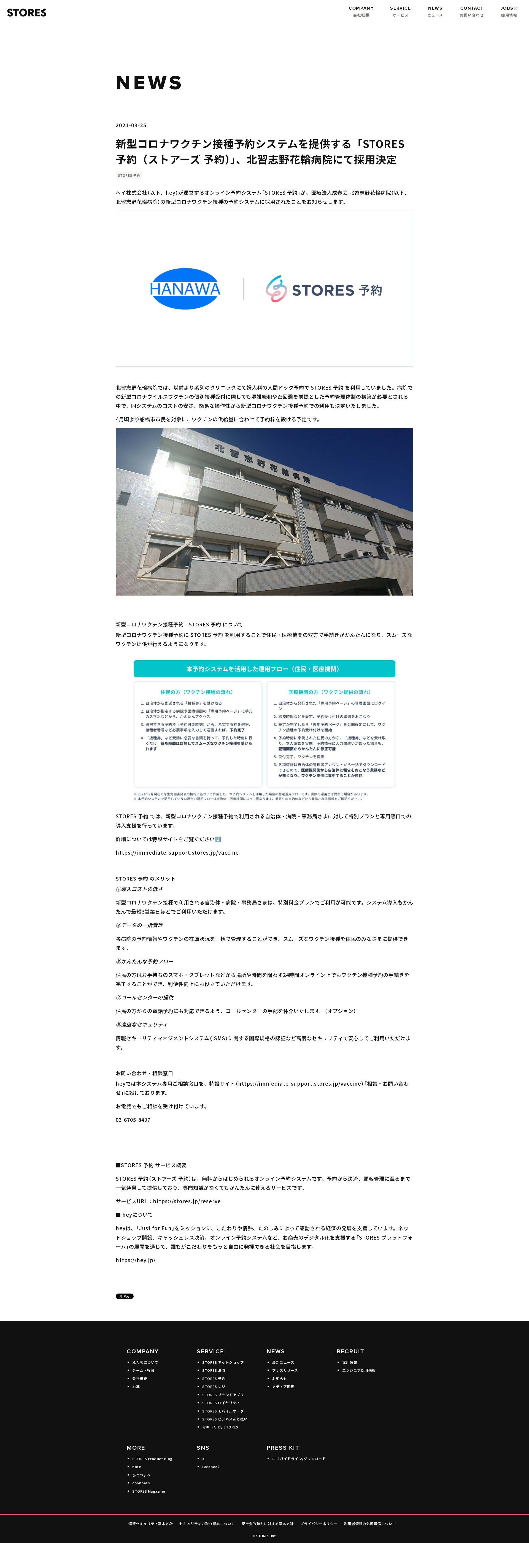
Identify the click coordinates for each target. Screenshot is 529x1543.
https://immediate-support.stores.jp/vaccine (177, 852)
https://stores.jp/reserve (187, 1201)
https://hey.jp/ (136, 1260)
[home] (25, 13)
